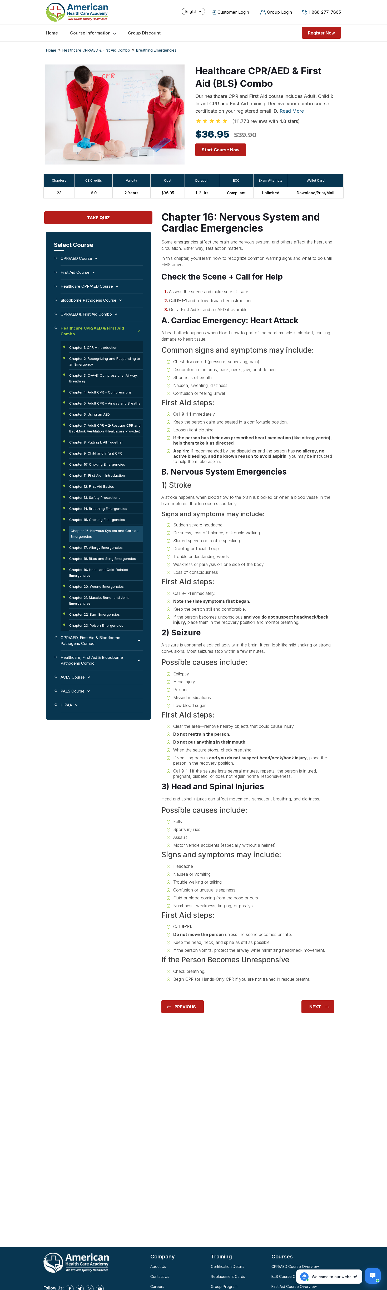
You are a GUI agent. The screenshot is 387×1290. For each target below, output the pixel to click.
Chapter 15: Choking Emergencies (97, 519)
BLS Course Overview (290, 1276)
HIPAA (66, 705)
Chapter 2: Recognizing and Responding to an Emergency (104, 361)
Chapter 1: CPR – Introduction (93, 347)
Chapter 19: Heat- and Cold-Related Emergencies (98, 572)
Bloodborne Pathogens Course (88, 300)
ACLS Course (73, 677)
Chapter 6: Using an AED (89, 414)
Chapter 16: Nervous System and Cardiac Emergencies (104, 534)
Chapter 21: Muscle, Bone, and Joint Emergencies (99, 600)
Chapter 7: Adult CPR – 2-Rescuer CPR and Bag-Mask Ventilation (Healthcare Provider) (105, 428)
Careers (157, 1286)
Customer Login (233, 12)
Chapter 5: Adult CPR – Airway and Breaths (104, 403)
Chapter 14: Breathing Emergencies (98, 508)
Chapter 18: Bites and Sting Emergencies (102, 558)
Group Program (224, 1286)
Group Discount (144, 33)
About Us (158, 1266)
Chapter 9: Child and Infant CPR (95, 453)
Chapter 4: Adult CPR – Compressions (100, 392)
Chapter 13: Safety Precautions (94, 497)
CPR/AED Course (76, 258)
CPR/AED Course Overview (295, 1266)
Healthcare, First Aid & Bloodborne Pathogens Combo (92, 660)
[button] (194, 11)
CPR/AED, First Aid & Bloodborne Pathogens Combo (90, 640)
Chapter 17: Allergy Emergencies (96, 547)
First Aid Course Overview (294, 1286)
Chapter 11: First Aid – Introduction (97, 475)
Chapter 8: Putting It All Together (96, 442)
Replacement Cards (228, 1276)
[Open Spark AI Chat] (373, 1276)
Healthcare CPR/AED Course (87, 286)
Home (52, 33)
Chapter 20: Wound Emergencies (96, 586)
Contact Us (159, 1276)
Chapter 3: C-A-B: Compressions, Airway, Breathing (103, 378)
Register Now (321, 33)
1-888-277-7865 (324, 12)
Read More (292, 111)
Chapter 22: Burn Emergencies (94, 614)
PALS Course (73, 691)
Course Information (90, 33)
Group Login (279, 12)
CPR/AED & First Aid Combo (86, 314)
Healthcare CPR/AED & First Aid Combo (96, 50)
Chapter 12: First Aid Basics (91, 486)
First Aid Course (75, 272)
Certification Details (227, 1266)
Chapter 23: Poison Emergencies (96, 625)
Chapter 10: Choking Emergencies (97, 464)
